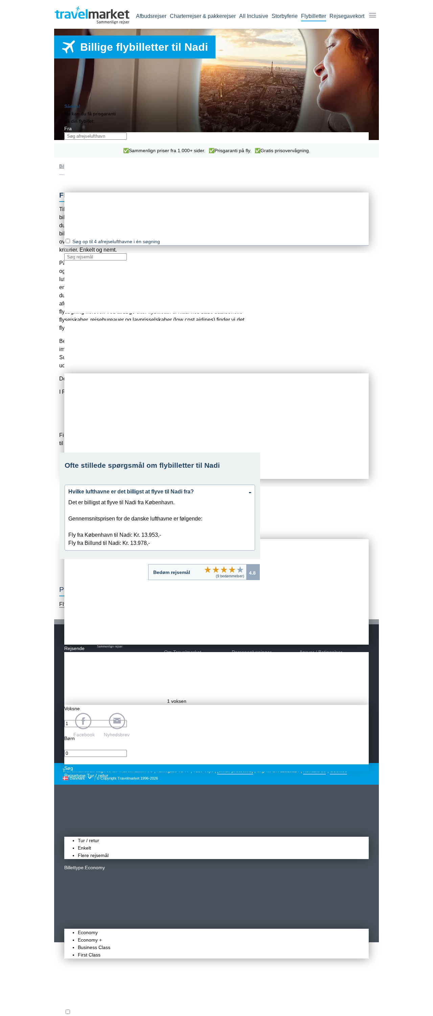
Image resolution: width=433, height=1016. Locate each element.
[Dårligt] (208, 569)
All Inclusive (253, 16)
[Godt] (232, 569)
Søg (68, 768)
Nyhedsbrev (117, 734)
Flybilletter (313, 16)
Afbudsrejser (151, 16)
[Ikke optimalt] (216, 569)
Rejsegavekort (346, 16)
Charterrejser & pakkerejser (203, 16)
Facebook (84, 734)
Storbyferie (285, 16)
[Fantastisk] (240, 569)
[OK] (224, 569)
